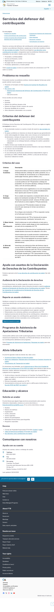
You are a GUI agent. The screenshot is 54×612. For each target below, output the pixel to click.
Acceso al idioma (8, 573)
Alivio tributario (33, 37)
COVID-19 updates (9, 588)
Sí (28, 479)
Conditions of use (12, 564)
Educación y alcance (35, 39)
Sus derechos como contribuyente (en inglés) (18, 433)
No (32, 479)
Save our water (8, 590)
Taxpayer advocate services (11, 539)
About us (38, 1)
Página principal (6, 13)
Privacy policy (7, 567)
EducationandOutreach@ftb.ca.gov (13, 405)
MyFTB (49, 1)
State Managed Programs (10, 503)
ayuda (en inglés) (11, 67)
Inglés (40, 429)
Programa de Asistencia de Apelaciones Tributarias (40, 34)
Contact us (44, 1)
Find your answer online (9, 490)
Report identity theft (9, 545)
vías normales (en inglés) (11, 50)
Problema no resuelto (10, 33)
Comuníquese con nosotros (36, 41)
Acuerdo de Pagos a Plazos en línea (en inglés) (19, 357)
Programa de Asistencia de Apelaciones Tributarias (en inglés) (25, 342)
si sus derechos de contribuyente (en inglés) (31, 273)
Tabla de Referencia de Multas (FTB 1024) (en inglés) (21, 431)
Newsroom (6, 516)
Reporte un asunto (11, 321)
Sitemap (5, 582)
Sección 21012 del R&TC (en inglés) (16, 385)
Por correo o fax (10, 88)
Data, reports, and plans (10, 525)
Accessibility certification (10, 586)
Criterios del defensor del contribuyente (15, 35)
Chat (4, 497)
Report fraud (6, 542)
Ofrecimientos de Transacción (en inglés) (17, 363)
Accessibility (6, 558)
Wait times (6, 493)
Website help (6, 548)
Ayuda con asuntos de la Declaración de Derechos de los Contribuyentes (15, 38)
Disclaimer (6, 561)
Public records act (8, 570)
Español (46, 9)
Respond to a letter (8, 536)
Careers (5, 522)
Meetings (5, 519)
